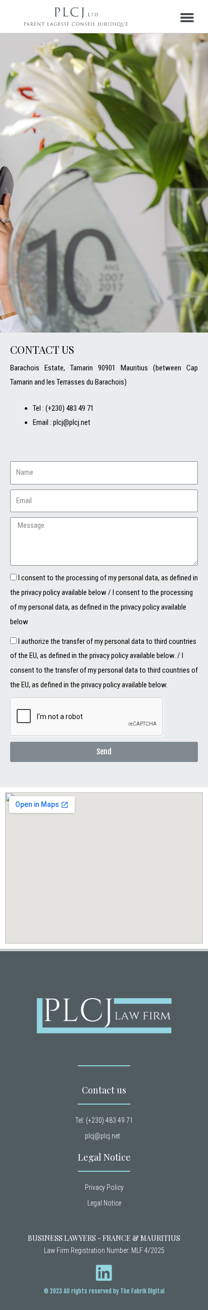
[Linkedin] (104, 1273)
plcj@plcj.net (71, 422)
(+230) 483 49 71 (69, 408)
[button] (187, 18)
